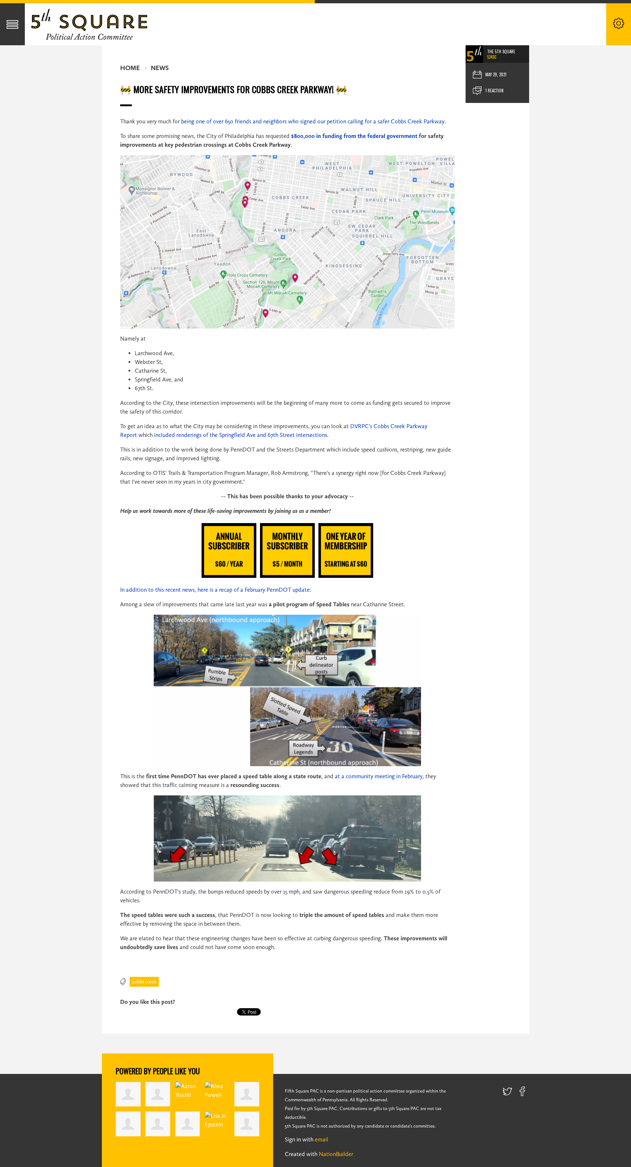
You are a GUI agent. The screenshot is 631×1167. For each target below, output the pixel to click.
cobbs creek (144, 982)
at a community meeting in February (378, 776)
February (255, 589)
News (160, 68)
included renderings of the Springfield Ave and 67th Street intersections (240, 434)
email (321, 1139)
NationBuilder (336, 1154)
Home (130, 68)
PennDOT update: (288, 589)
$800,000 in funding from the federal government (354, 136)
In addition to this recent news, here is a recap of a (182, 589)
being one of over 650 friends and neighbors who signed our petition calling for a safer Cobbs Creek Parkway (312, 121)
